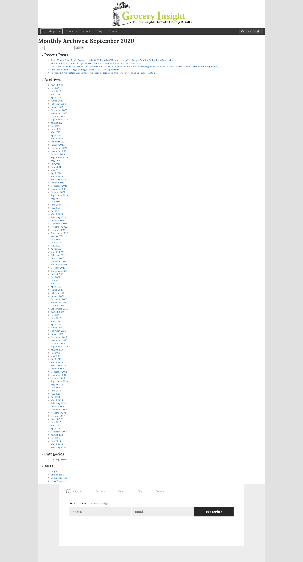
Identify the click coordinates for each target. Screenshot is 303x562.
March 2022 (57, 252)
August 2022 (57, 236)
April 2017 (56, 428)
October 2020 (58, 305)
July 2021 (55, 277)
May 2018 (55, 393)
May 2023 (55, 207)
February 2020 (58, 330)
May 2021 (55, 283)
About (86, 31)
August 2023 (57, 198)
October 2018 (58, 378)
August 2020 (57, 311)
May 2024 (55, 170)
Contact (114, 31)
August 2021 (57, 274)
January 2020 (57, 334)
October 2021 (58, 267)
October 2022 (58, 230)
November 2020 (59, 302)
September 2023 (59, 195)
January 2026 (57, 107)
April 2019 (56, 359)
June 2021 (56, 280)
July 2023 (55, 201)
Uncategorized (59, 459)
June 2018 (56, 390)
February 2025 (58, 141)
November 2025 (59, 113)
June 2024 (56, 166)
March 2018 (57, 400)
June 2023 (56, 204)
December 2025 (59, 110)
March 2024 (57, 176)
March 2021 (57, 289)
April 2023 (56, 211)
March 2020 (57, 327)
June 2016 (56, 441)
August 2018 (57, 384)
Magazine (55, 31)
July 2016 (55, 438)
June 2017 (56, 422)
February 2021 (58, 293)
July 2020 (55, 315)
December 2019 (59, 337)
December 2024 (59, 148)
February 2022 (58, 255)
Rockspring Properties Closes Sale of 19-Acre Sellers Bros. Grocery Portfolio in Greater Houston (103, 72)
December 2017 (59, 409)
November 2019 (59, 340)
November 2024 (59, 151)
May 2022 (55, 245)
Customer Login (250, 31)
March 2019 (57, 362)
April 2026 (56, 97)
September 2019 (59, 346)
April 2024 (56, 173)
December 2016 (59, 431)
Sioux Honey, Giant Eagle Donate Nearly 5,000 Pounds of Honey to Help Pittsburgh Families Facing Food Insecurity (112, 60)
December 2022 (59, 223)
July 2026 (55, 88)
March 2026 (57, 100)
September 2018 (59, 381)
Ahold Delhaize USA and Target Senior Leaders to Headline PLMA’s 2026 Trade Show (96, 63)
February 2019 (58, 365)
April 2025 (56, 135)
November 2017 (59, 412)
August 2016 (57, 434)
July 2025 (55, 126)
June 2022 (56, 242)
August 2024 (57, 160)
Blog (99, 31)
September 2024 (59, 157)
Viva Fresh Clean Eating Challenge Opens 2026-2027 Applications (85, 69)
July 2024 (55, 163)
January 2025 (57, 144)
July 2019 (55, 352)
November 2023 (59, 189)
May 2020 (56, 321)
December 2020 (59, 299)
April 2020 (56, 324)
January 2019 (57, 368)
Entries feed (57, 474)
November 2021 (59, 264)
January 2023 (57, 220)
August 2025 (57, 122)
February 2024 (58, 179)
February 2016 (58, 447)
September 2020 (59, 308)
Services (71, 31)
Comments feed (59, 477)
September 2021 (59, 270)
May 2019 (55, 356)
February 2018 (58, 403)
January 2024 (57, 182)
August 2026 (57, 85)
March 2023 (57, 214)
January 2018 (57, 406)
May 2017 (55, 425)
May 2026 (55, 94)
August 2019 (57, 349)
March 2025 (57, 138)
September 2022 (59, 233)
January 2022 (57, 258)
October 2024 (58, 154)
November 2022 (59, 226)
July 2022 (55, 239)
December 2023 (59, 185)
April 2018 (56, 397)
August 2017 (57, 419)
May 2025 (55, 132)
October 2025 (58, 116)
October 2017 (58, 415)
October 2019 (58, 343)
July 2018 (55, 387)
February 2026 (58, 103)
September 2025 (59, 119)
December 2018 (59, 371)
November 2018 (59, 375)
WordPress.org (59, 481)
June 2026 (56, 91)
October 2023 (58, 192)
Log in (54, 471)
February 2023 (58, 217)
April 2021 (56, 286)
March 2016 (57, 444)
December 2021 (59, 261)
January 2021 (57, 296)
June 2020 (56, 318)
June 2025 (56, 129)
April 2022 (56, 248)
